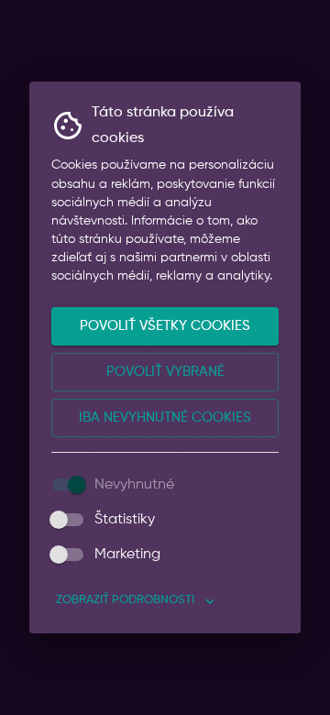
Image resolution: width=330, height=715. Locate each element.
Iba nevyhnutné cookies (165, 417)
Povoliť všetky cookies (165, 326)
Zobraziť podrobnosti (125, 600)
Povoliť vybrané (165, 372)
